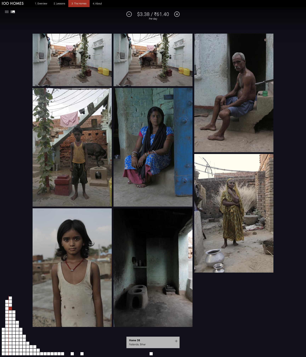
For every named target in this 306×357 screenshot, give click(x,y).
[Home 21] (6, 311)
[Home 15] (6, 332)
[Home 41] (10, 298)
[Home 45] (13, 343)
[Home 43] (13, 350)
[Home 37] (10, 312)
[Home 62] (17, 329)
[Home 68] (20, 343)
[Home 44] (13, 346)
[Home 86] (34, 353)
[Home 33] (10, 325)
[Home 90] (38, 350)
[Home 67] (20, 346)
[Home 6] (3, 336)
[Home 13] (6, 339)
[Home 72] (20, 329)
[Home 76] (24, 343)
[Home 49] (13, 329)
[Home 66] (20, 350)
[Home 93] (48, 353)
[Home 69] (20, 339)
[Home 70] (20, 336)
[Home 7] (3, 332)
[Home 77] (24, 339)
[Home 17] (6, 325)
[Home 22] (6, 308)
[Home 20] (6, 315)
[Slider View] (13, 12)
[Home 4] (3, 343)
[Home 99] (82, 353)
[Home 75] (24, 346)
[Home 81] (27, 346)
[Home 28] (10, 343)
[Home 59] (17, 339)
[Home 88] (34, 346)
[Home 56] (17, 350)
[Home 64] (17, 322)
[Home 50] (13, 325)
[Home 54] (13, 311)
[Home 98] (72, 353)
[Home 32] (10, 329)
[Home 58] (17, 343)
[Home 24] (6, 301)
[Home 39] (10, 305)
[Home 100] (151, 353)
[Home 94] (52, 353)
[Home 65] (20, 353)
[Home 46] (13, 339)
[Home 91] (41, 353)
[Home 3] (3, 346)
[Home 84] (31, 350)
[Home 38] (10, 308)
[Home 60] (17, 336)
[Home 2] (3, 350)
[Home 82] (27, 343)
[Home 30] (10, 336)
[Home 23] (6, 305)
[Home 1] (3, 353)
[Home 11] (6, 346)
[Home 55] (17, 353)
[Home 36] (10, 315)
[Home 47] (13, 336)
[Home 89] (38, 353)
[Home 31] (10, 332)
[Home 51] (13, 322)
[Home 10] (6, 350)
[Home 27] (10, 346)
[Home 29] (10, 339)
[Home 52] (13, 319)
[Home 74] (24, 350)
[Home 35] (10, 319)
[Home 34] (10, 322)
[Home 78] (24, 336)
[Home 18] (6, 322)
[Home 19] (6, 319)
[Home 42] (13, 353)
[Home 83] (31, 353)
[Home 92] (45, 353)
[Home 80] (27, 350)
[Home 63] (17, 325)
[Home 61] (17, 332)
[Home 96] (59, 353)
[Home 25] (10, 353)
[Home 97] (62, 353)
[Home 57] (17, 346)
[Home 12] (6, 343)
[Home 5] (3, 339)
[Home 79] (27, 353)
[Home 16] (6, 329)
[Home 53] (13, 315)
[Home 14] (6, 336)
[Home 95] (55, 353)
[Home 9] (6, 353)
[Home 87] (34, 350)
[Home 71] (20, 332)
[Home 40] (10, 301)
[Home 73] (24, 353)
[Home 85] (31, 346)
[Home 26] (10, 350)
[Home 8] (3, 329)
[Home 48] (13, 332)
